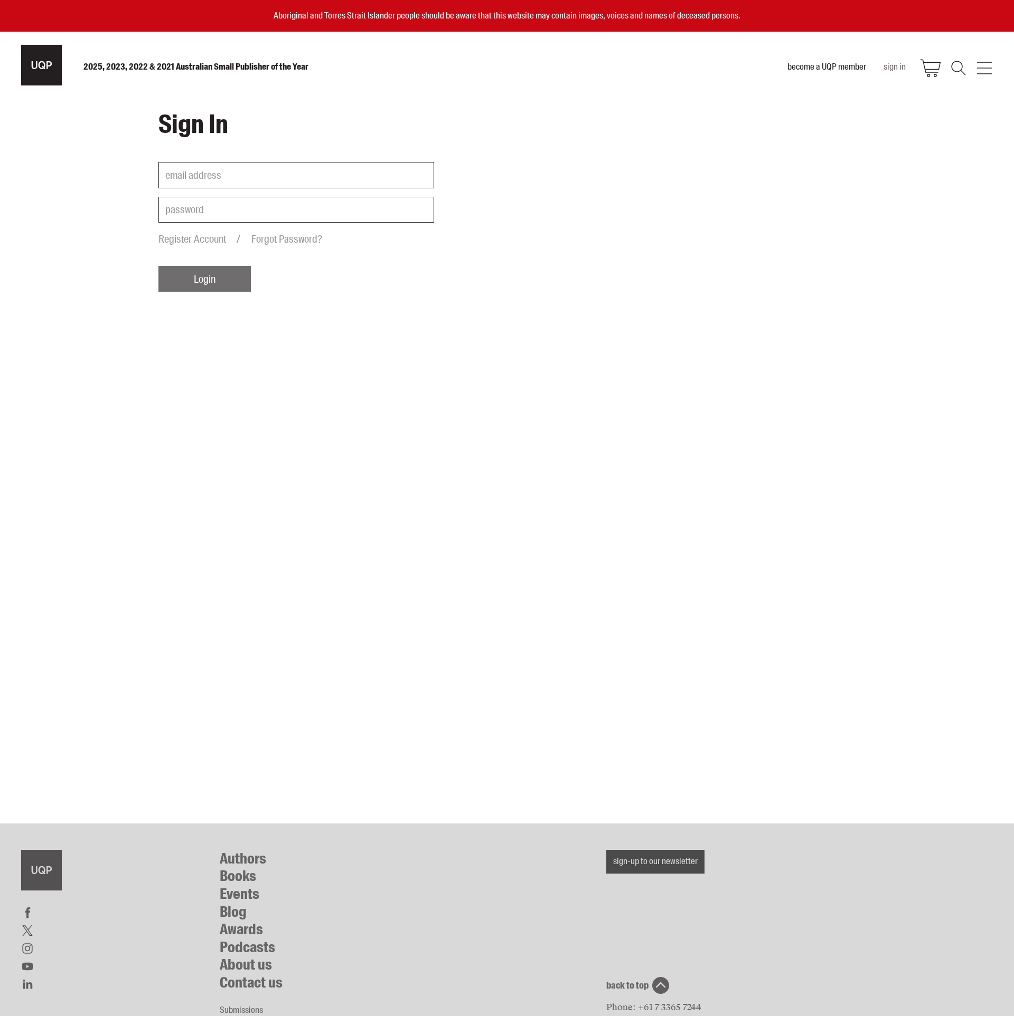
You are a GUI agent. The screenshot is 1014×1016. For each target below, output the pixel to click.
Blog (233, 912)
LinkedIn (27, 984)
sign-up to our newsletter (655, 861)
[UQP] (41, 870)
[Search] (957, 68)
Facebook (27, 912)
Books (238, 876)
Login (204, 279)
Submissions (241, 1009)
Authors (243, 858)
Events (239, 894)
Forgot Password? (286, 239)
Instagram (27, 948)
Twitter (27, 930)
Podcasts (247, 947)
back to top (627, 985)
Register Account (192, 239)
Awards (241, 929)
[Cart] (930, 68)
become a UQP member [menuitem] (826, 66)
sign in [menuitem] (895, 66)
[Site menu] (984, 68)
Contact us (251, 982)
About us (246, 964)
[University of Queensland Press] (41, 65)
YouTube (27, 966)
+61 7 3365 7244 (669, 1007)
